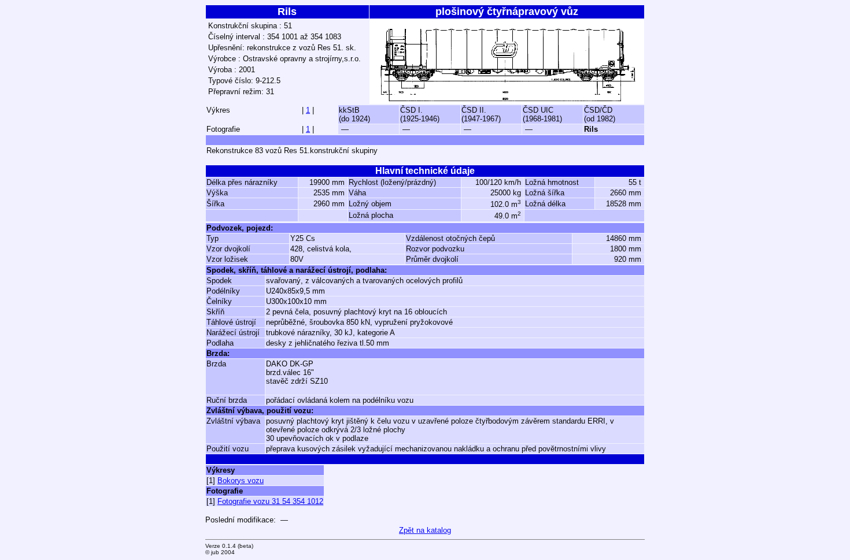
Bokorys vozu (240, 480)
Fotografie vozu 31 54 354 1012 (270, 501)
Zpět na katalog (425, 530)
